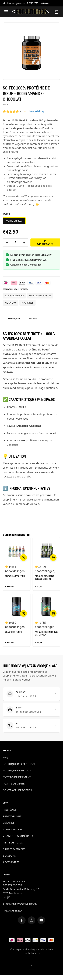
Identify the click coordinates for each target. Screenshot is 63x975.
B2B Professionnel (14, 295)
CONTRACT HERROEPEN (17, 790)
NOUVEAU (10, 302)
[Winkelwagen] (56, 12)
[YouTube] (41, 920)
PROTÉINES (27, 302)
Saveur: (6, 213)
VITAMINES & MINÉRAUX (18, 836)
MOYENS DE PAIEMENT (17, 777)
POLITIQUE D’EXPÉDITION (19, 764)
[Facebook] (22, 920)
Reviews (33, 318)
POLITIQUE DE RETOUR (17, 770)
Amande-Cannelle (14, 220)
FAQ (5, 757)
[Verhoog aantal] (24, 242)
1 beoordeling (35, 111)
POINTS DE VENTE (13, 783)
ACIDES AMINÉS (12, 829)
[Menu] (6, 11)
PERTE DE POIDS (13, 842)
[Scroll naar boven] (31, 965)
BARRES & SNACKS (14, 849)
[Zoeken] (14, 11)
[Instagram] (31, 920)
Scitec (6, 104)
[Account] (47, 12)
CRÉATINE (9, 822)
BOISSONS (9, 855)
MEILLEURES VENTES (40, 295)
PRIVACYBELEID (12, 910)
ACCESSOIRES (11, 862)
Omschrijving (13, 318)
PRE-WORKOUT (12, 816)
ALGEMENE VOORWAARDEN (20, 904)
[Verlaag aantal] (7, 242)
